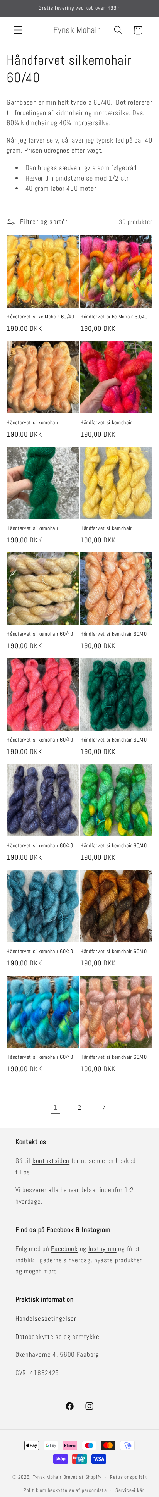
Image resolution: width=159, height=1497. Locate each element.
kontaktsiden (50, 1160)
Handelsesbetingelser (45, 1318)
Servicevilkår (129, 1490)
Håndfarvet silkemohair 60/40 (40, 634)
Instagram (102, 1248)
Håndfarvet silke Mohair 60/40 (40, 316)
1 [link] (56, 1107)
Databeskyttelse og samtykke (57, 1336)
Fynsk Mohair (47, 1477)
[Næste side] (103, 1107)
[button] (18, 30)
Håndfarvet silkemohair (32, 422)
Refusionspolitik (128, 1477)
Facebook (64, 1248)
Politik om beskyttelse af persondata (65, 1490)
